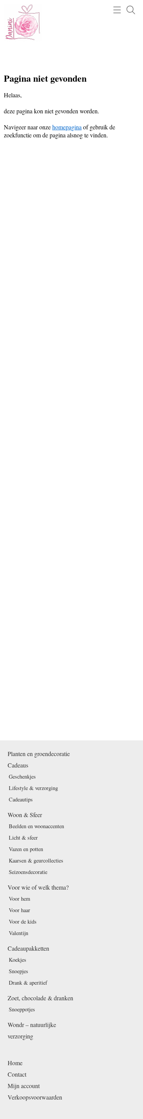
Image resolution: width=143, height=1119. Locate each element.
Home (15, 1063)
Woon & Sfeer (25, 815)
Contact (17, 1074)
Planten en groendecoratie (39, 754)
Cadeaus (18, 765)
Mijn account (24, 1086)
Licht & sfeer (23, 837)
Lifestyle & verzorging (33, 788)
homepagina (67, 127)
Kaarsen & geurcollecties (36, 860)
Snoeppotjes (22, 1009)
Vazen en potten (26, 849)
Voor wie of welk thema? (38, 887)
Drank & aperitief (28, 982)
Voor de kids (23, 921)
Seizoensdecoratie (28, 872)
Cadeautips (21, 799)
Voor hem (19, 898)
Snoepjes (18, 971)
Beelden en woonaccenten (36, 826)
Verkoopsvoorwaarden (35, 1097)
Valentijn (18, 933)
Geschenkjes (22, 776)
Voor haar (19, 910)
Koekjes (17, 959)
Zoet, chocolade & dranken (40, 998)
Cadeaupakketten (28, 948)
